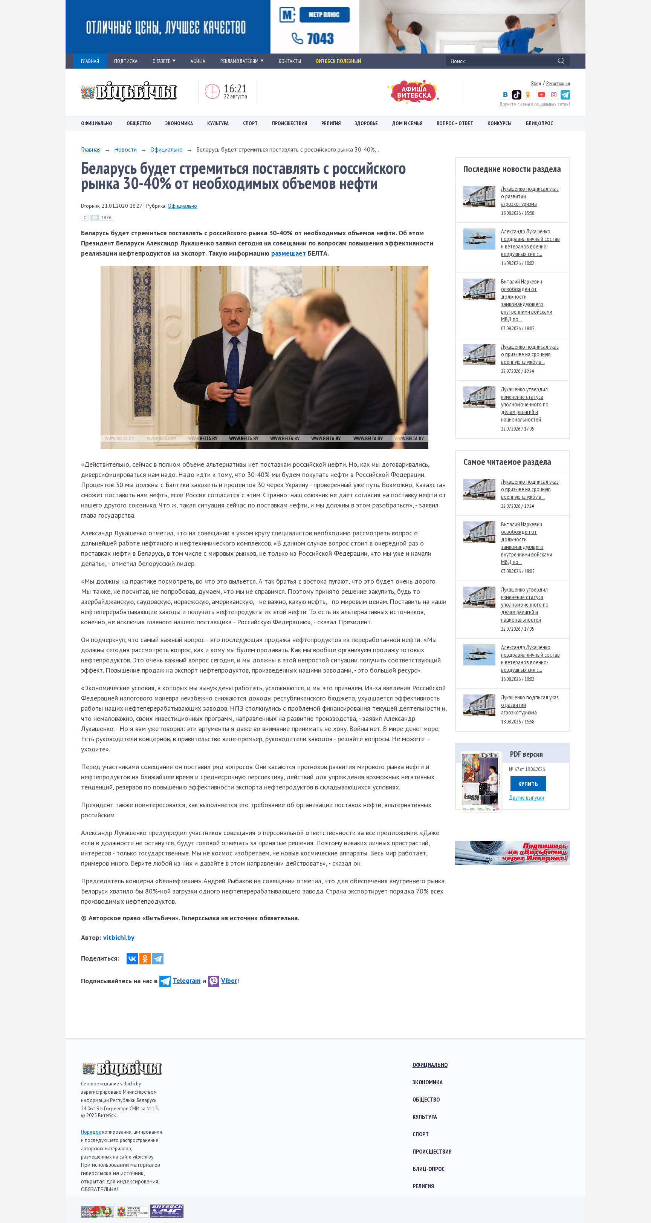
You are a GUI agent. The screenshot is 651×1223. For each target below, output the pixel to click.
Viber (229, 980)
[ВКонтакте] (132, 958)
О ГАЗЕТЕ (161, 61)
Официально (96, 123)
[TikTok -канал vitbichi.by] (516, 97)
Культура (218, 123)
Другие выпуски (526, 797)
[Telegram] (158, 958)
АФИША (198, 61)
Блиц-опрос (429, 1168)
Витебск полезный (338, 61)
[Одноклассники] (145, 958)
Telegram (186, 980)
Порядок (91, 1132)
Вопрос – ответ (455, 123)
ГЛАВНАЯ (90, 61)
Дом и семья (407, 123)
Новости (125, 149)
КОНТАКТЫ (290, 61)
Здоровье (366, 123)
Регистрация (558, 83)
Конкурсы (499, 123)
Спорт (250, 123)
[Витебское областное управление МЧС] (166, 1215)
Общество (139, 123)
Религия (331, 123)
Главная (91, 149)
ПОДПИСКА (126, 61)
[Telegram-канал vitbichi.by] (565, 97)
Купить (528, 784)
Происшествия (289, 123)
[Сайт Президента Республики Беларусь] (98, 1215)
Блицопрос (539, 123)
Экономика (179, 123)
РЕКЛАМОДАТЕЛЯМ (239, 61)
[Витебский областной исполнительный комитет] (133, 1215)
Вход (536, 83)
